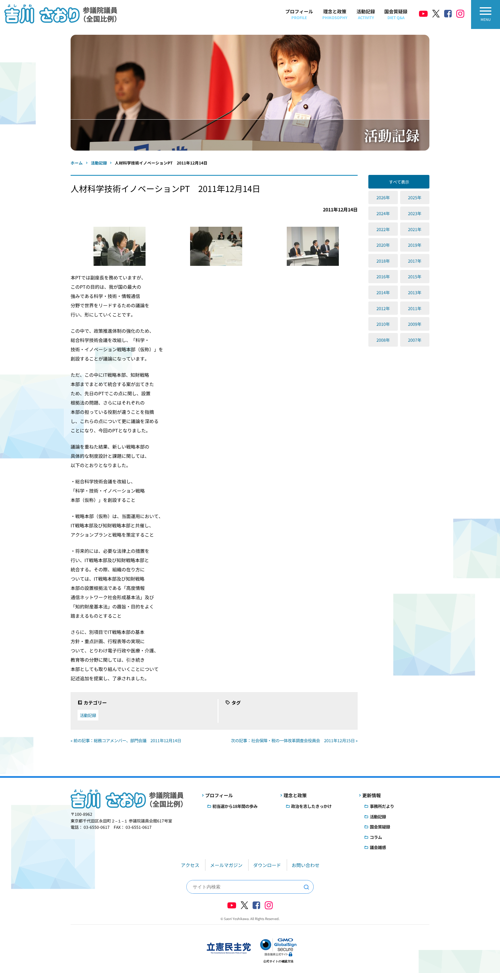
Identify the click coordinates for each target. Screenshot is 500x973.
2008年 (383, 340)
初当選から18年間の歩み (235, 806)
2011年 (414, 308)
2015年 (414, 276)
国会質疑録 (395, 14)
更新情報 (371, 795)
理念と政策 (334, 14)
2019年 (414, 245)
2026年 (383, 197)
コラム (376, 837)
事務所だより (382, 806)
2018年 (383, 261)
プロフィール (299, 14)
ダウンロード (267, 865)
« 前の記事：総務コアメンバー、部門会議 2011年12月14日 (126, 740)
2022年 (383, 229)
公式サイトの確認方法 (278, 961)
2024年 (383, 213)
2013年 (414, 292)
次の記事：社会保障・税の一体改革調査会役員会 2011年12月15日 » (294, 740)
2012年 (383, 308)
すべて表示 (399, 182)
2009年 (414, 324)
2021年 (414, 229)
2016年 (383, 276)
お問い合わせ (305, 865)
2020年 (383, 245)
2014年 (383, 292)
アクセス (190, 865)
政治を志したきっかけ (311, 806)
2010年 (383, 324)
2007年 (414, 340)
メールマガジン (226, 865)
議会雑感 (378, 847)
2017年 (414, 261)
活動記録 (365, 14)
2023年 (414, 213)
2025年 (414, 197)
